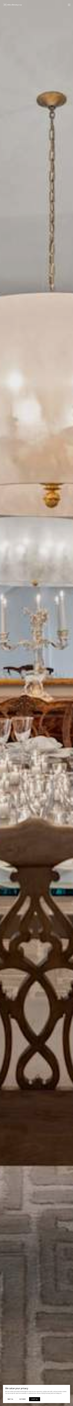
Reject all (10, 1399)
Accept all (34, 1399)
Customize (22, 1399)
